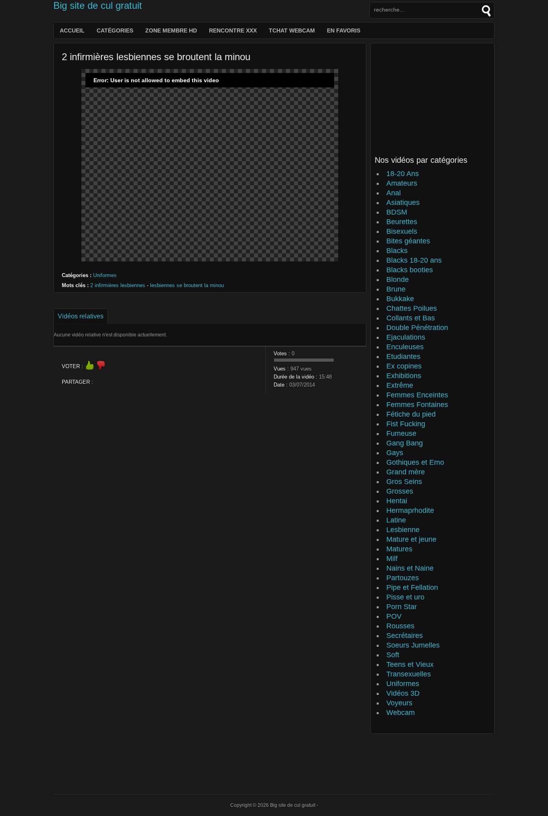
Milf (392, 559)
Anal (393, 193)
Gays (394, 453)
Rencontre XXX (233, 30)
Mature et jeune (411, 539)
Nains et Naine (410, 568)
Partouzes (402, 578)
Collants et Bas (410, 318)
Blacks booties (409, 270)
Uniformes (105, 275)
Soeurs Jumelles (413, 645)
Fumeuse (401, 433)
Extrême (399, 385)
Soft (392, 655)
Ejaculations (405, 337)
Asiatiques (403, 202)
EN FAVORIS (343, 30)
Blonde (397, 279)
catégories (115, 30)
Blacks (397, 251)
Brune (396, 289)
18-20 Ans (402, 174)
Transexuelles (408, 674)
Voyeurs (399, 703)
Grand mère (405, 472)
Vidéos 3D (403, 693)
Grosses (399, 491)
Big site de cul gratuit (97, 5)
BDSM (396, 212)
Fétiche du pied (411, 414)
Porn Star (401, 607)
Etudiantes (403, 356)
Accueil (72, 30)
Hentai (396, 501)
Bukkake (400, 299)
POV (394, 616)
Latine (396, 520)
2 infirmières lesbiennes (117, 285)
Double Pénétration (417, 328)
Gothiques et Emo (415, 462)
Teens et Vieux (410, 664)
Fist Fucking (405, 424)
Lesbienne (403, 530)
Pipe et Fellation (412, 587)
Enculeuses (405, 347)
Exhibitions (403, 376)
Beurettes (401, 222)
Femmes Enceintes (417, 395)
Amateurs (401, 183)
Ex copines (404, 366)
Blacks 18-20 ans (414, 260)
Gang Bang (404, 443)
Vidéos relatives (81, 316)
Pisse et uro (405, 597)
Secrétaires (404, 636)
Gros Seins (404, 482)
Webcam (400, 713)
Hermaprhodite (410, 510)
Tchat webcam (292, 30)
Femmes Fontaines (417, 405)
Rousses (400, 626)
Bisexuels (401, 231)
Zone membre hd (171, 30)
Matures (399, 549)
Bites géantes (408, 241)
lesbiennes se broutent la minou (187, 285)
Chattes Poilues (411, 308)
